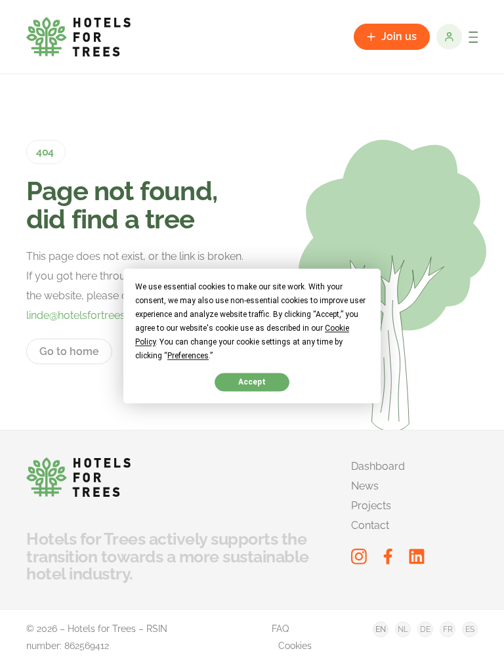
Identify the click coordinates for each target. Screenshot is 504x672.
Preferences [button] (188, 355)
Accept (252, 382)
